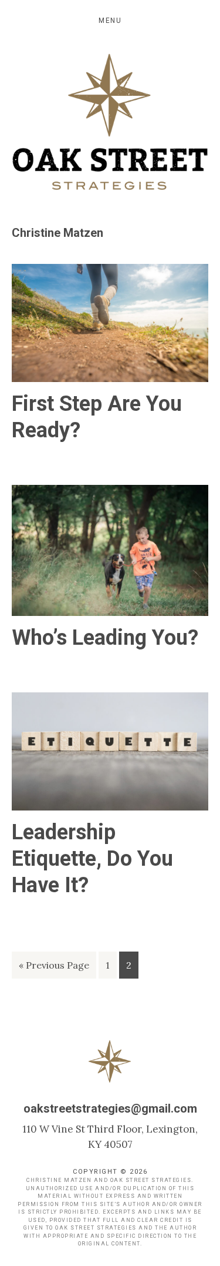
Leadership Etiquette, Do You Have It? (92, 858)
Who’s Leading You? (105, 637)
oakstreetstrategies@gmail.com (110, 1108)
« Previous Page (54, 969)
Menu (110, 20)
